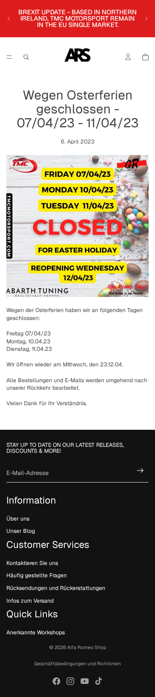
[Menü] (9, 57)
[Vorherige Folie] (8, 18)
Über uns (17, 518)
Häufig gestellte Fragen (36, 575)
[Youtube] (84, 681)
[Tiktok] (98, 681)
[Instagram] (70, 681)
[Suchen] (26, 57)
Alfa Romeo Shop (86, 647)
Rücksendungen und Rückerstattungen (55, 588)
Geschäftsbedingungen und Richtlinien (77, 664)
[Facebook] (56, 681)
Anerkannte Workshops (35, 632)
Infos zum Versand (30, 600)
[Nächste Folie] (146, 18)
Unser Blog (20, 530)
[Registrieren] (140, 470)
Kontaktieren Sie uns (32, 563)
